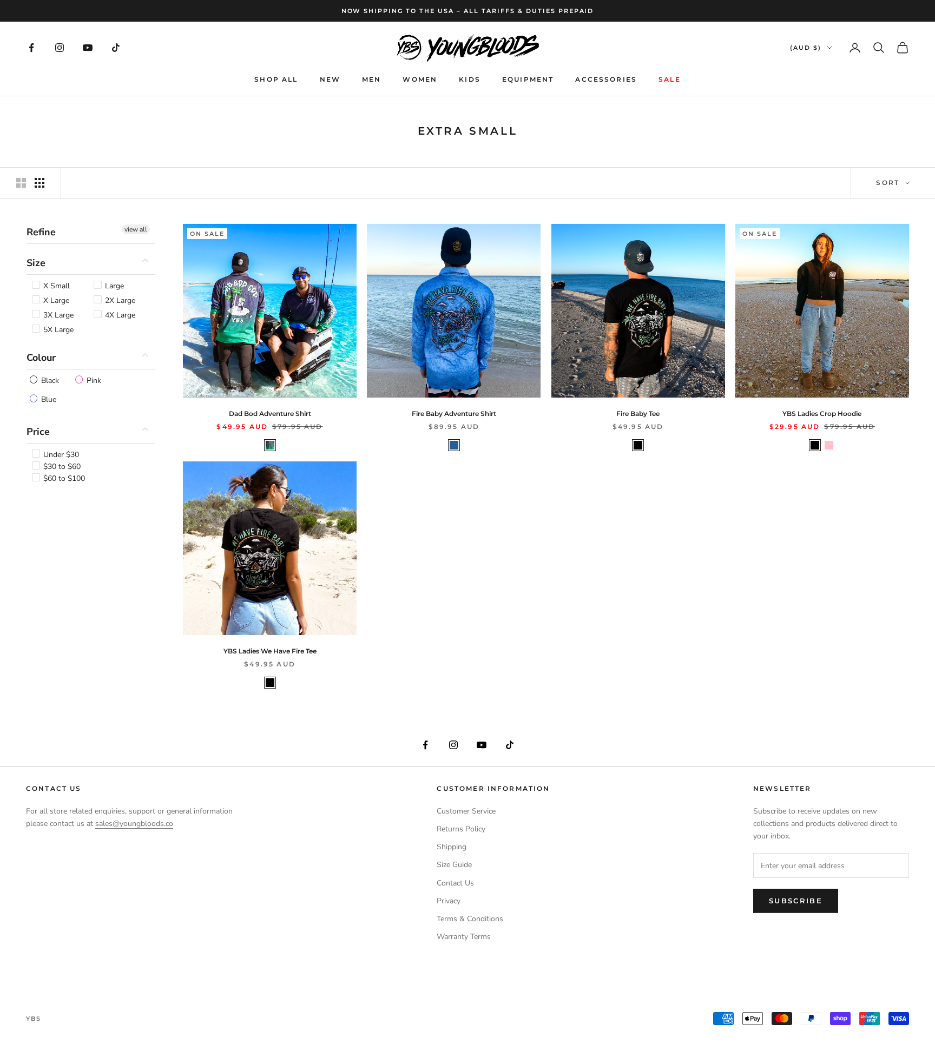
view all (135, 229)
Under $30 (60, 454)
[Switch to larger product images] (21, 182)
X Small (55, 285)
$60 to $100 (63, 478)
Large (113, 285)
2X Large (119, 300)
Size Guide (454, 865)
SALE (670, 79)
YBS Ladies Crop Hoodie (821, 413)
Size (36, 262)
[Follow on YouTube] (87, 47)
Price (38, 431)
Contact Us (455, 883)
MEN (371, 79)
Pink (92, 380)
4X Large (119, 314)
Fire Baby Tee (638, 413)
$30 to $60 (61, 466)
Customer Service (466, 811)
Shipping (451, 847)
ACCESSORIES (606, 79)
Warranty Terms (464, 936)
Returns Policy (461, 829)
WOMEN (420, 79)
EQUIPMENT (528, 79)
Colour (41, 357)
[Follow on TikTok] (115, 47)
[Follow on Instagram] (59, 47)
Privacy (448, 901)
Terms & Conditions (470, 919)
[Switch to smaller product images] (39, 182)
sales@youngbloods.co (134, 823)
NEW (330, 79)
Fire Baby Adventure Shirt (454, 413)
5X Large (57, 329)
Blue (47, 399)
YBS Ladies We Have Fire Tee (270, 651)
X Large (55, 300)
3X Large (57, 314)
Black (49, 380)
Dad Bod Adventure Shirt (270, 413)
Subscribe (795, 900)
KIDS (469, 79)
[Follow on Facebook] (31, 47)
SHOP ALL (276, 79)
